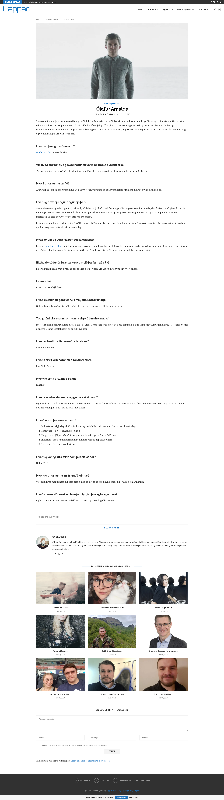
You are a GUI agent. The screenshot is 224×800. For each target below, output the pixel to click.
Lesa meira (133, 797)
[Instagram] (217, 2)
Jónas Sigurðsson (61, 608)
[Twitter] (214, 2)
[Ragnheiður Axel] (60, 631)
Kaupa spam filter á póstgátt (128, 790)
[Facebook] (211, 2)
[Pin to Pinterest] (110, 527)
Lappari (202, 9)
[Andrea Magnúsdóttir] (163, 588)
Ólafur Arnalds (43, 152)
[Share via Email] (118, 527)
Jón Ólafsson (109, 114)
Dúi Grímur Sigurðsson (112, 651)
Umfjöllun (151, 9)
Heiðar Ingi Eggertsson (60, 694)
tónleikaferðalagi (53, 245)
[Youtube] (220, 2)
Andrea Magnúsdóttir (163, 608)
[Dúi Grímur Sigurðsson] (112, 631)
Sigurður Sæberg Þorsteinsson (163, 651)
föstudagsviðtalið (48, 517)
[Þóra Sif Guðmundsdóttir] (112, 588)
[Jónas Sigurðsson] (60, 588)
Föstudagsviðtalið (185, 9)
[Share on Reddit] (115, 527)
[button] (24, 2)
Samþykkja (121, 797)
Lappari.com (111, 790)
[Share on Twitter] (107, 527)
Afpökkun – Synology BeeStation (42, 2)
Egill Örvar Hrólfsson (163, 694)
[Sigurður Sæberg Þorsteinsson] (163, 631)
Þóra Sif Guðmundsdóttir (112, 608)
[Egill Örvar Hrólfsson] (163, 674)
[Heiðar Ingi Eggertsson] (60, 674)
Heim (140, 9)
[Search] (215, 9)
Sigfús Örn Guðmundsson (112, 694)
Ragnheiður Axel (60, 651)
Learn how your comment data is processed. (90, 760)
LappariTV (167, 9)
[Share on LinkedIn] (112, 527)
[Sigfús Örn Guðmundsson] (112, 674)
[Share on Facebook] (104, 527)
